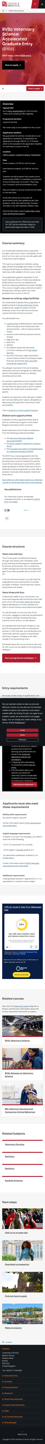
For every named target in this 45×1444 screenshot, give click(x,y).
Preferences (22, 739)
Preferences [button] (20, 722)
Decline (22, 735)
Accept (22, 730)
